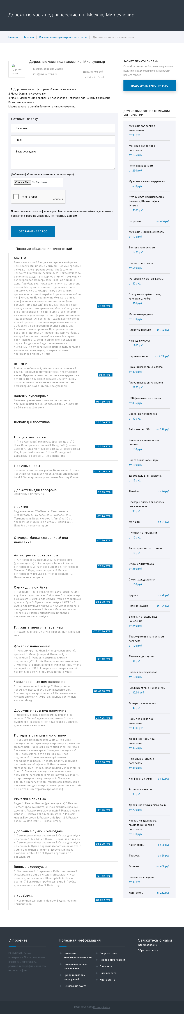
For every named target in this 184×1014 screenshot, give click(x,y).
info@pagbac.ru (147, 945)
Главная (13, 37)
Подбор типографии (112, 959)
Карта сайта (107, 979)
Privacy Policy (101, 1007)
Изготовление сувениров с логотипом (63, 37)
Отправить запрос (33, 231)
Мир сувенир (94, 61)
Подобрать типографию (150, 85)
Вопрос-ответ (108, 953)
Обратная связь (148, 950)
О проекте (106, 966)
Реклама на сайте (75, 986)
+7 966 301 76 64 (93, 77)
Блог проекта (108, 973)
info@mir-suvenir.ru (45, 74)
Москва (29, 37)
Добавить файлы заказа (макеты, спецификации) (42, 174)
